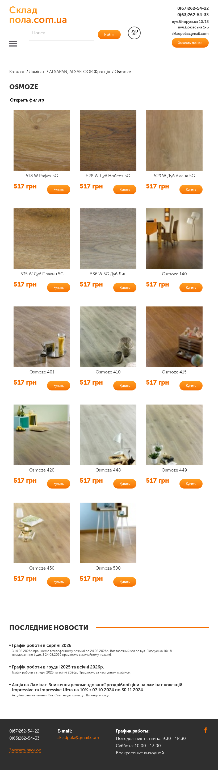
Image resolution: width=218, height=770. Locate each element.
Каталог (16, 71)
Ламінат (37, 71)
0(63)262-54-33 (193, 14)
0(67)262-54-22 (193, 8)
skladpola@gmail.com (78, 737)
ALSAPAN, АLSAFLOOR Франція (79, 71)
